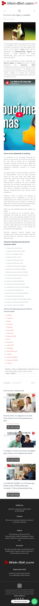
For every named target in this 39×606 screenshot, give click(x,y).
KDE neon (10, 333)
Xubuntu (10, 324)
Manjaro (9, 327)
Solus (9, 321)
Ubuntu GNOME (12, 360)
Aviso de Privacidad (17, 594)
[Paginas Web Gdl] (18, 3)
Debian (9, 315)
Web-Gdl (22, 595)
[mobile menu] (36, 3)
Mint (8, 339)
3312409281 (20, 511)
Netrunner (10, 330)
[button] (34, 601)
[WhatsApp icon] (16, 599)
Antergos (10, 348)
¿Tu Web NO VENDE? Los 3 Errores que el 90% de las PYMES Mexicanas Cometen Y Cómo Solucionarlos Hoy (19, 485)
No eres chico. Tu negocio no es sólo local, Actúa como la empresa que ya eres (17, 418)
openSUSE (10, 345)
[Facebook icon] (18, 599)
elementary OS (12, 351)
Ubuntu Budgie (12, 357)
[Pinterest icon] (20, 599)
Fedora (9, 354)
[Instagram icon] (23, 599)
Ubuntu (9, 363)
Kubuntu (10, 342)
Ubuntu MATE (11, 336)
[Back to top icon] (19, 586)
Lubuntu (10, 318)
